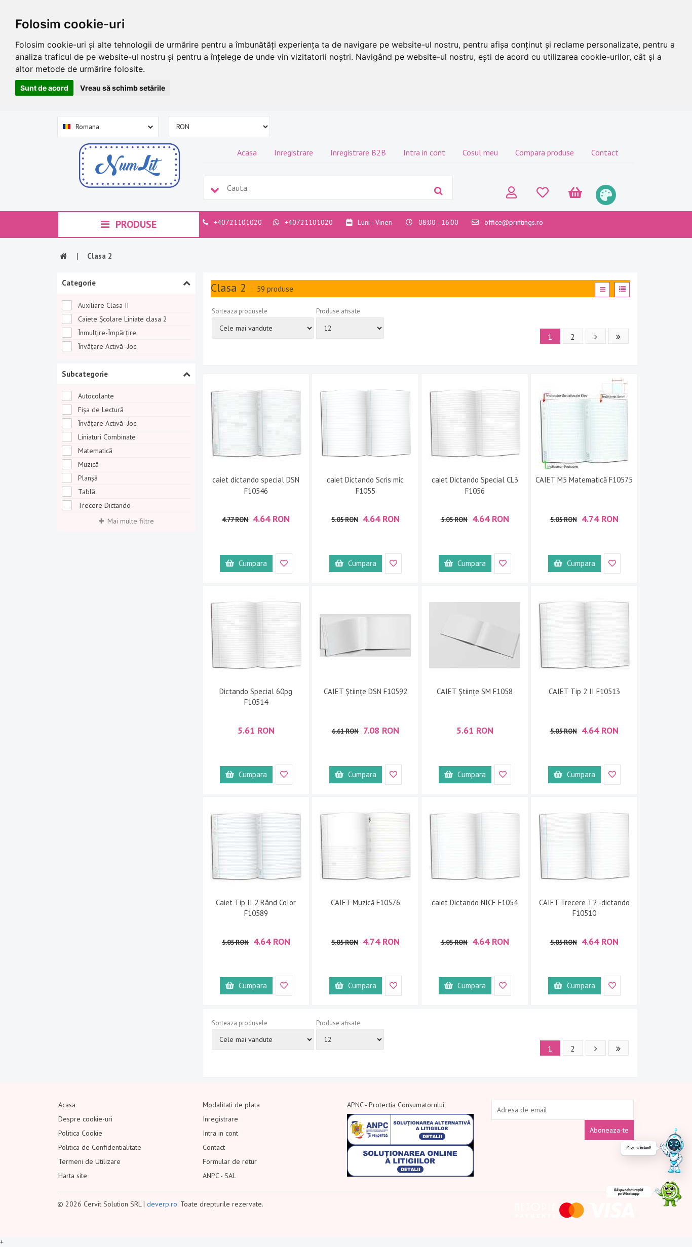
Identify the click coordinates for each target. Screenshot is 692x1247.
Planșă (88, 477)
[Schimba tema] (606, 195)
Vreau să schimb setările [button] (122, 88)
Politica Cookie (80, 1133)
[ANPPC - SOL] (410, 1161)
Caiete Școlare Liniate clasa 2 (122, 319)
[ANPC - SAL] (410, 1129)
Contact (605, 152)
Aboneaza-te (609, 1130)
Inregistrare (293, 152)
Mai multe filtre (130, 521)
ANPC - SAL (219, 1175)
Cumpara (252, 563)
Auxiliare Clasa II (103, 305)
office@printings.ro (513, 222)
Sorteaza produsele (239, 311)
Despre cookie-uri (85, 1118)
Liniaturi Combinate (107, 436)
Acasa (247, 152)
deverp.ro (162, 1204)
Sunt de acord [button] (44, 88)
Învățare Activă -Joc (107, 346)
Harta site (72, 1175)
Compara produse (544, 152)
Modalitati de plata (231, 1104)
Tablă (86, 491)
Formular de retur (230, 1161)
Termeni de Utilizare (89, 1161)
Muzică (88, 464)
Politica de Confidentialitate (99, 1147)
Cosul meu (480, 152)
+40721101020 (238, 222)
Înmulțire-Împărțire (107, 332)
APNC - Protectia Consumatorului (395, 1104)
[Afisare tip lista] (622, 289)
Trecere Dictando (104, 505)
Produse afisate (338, 311)
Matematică (95, 450)
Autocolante (96, 395)
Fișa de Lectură (101, 409)
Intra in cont (424, 152)
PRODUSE (136, 224)
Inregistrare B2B (358, 152)
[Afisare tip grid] (602, 289)
